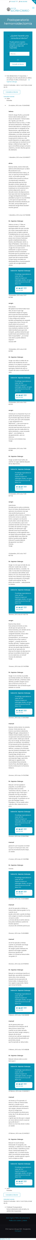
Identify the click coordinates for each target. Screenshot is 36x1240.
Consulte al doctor (18, 64)
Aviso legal (9, 1218)
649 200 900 (23, 1)
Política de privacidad (22, 1218)
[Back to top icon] (32, 1236)
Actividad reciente (9, 96)
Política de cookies (15, 1220)
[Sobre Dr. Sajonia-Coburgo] (13, 277)
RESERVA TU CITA (5, 1239)
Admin (25, 1220)
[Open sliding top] (34, 2)
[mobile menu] (33, 7)
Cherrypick (18, 1231)
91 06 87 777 (14, 1)
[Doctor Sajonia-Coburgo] (18, 9)
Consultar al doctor (12, 92)
